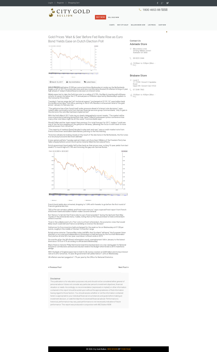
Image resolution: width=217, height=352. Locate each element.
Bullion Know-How (138, 25)
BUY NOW (100, 17)
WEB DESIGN (112, 349)
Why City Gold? (122, 25)
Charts (112, 25)
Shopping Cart (73, 3)
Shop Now (162, 25)
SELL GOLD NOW (113, 17)
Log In (50, 3)
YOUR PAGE (126, 349)
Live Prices (152, 25)
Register (60, 3)
